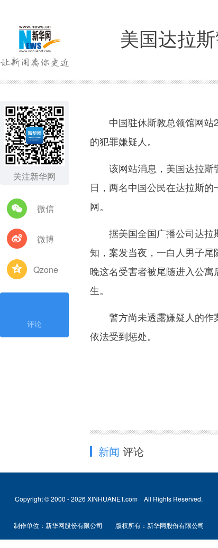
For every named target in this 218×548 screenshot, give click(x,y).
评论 (34, 323)
